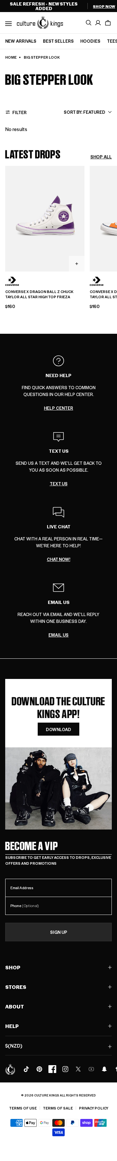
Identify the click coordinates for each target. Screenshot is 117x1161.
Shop (12, 967)
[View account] (98, 23)
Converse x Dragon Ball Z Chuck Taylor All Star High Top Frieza (39, 294)
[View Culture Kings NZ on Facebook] (52, 1069)
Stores (15, 987)
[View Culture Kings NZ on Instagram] (65, 1069)
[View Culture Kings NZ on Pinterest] (39, 1069)
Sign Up (58, 932)
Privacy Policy (93, 1108)
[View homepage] (40, 22)
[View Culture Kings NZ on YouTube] (91, 1069)
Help (12, 1026)
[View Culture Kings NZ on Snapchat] (104, 1069)
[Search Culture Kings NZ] (88, 23)
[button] (108, 23)
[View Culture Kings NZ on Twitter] (78, 1069)
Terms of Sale (58, 1108)
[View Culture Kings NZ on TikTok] (26, 1069)
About (14, 1006)
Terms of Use (23, 1108)
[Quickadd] (76, 264)
